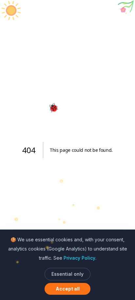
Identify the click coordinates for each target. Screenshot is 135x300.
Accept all (68, 288)
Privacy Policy (79, 258)
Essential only (67, 274)
